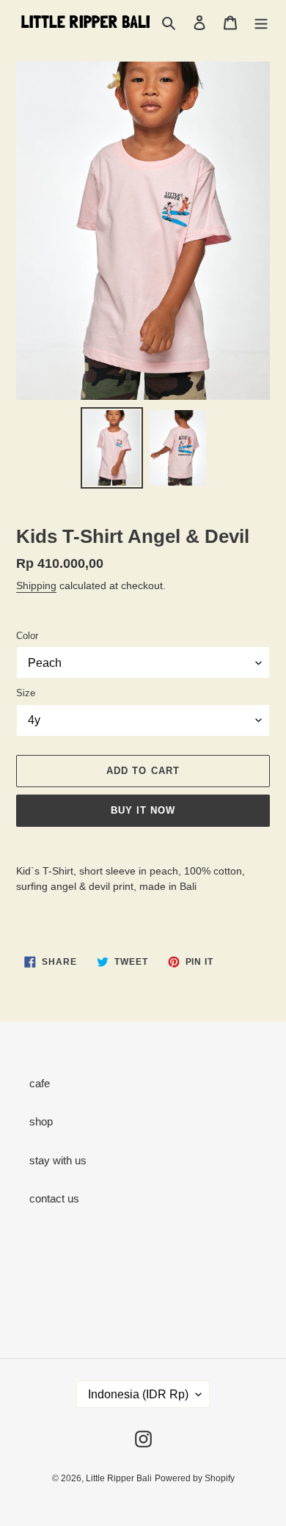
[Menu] (261, 22)
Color (27, 635)
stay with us (58, 1160)
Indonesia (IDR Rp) (138, 1394)
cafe (39, 1083)
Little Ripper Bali (119, 1478)
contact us (54, 1198)
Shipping (36, 585)
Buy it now (143, 810)
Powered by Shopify (195, 1478)
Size (25, 692)
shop (41, 1121)
